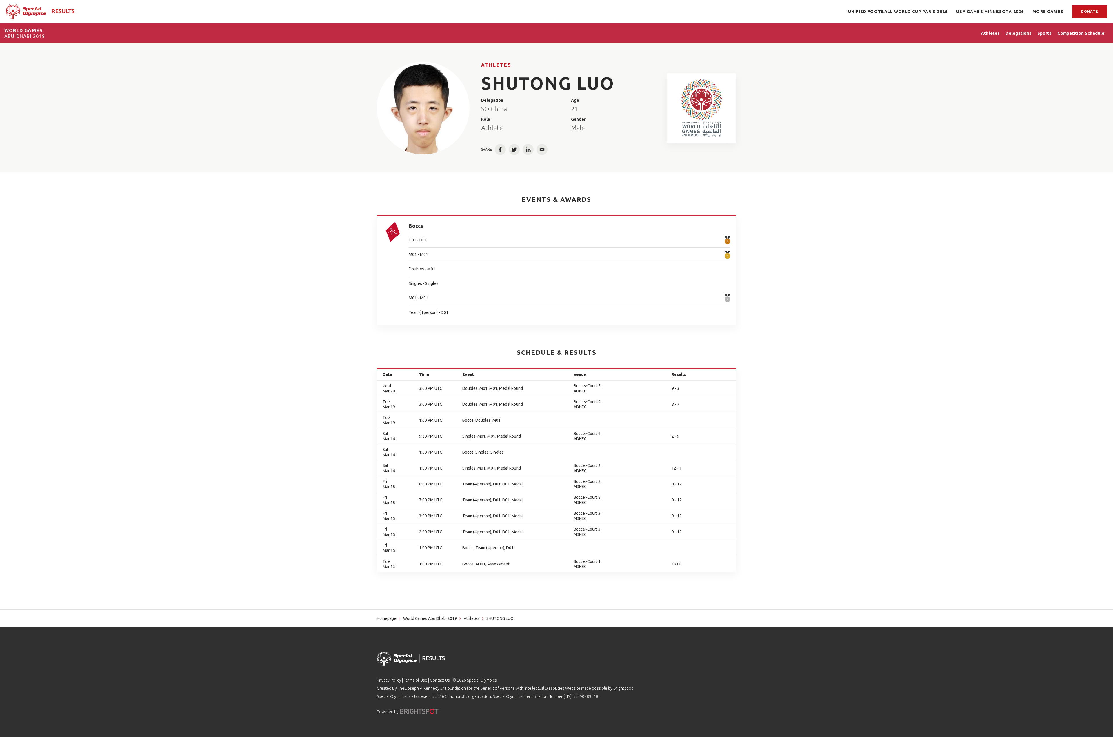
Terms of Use (415, 680)
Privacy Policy (389, 680)
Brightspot (623, 688)
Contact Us (440, 680)
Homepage (386, 618)
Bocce (416, 226)
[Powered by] (419, 711)
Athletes (496, 65)
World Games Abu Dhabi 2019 (430, 618)
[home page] (40, 11)
